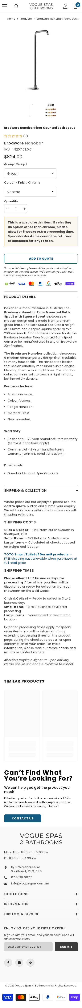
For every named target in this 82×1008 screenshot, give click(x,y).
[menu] (4, 6)
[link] (22, 748)
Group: (15, 164)
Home (11, 18)
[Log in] (65, 6)
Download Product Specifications (33, 473)
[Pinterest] (30, 963)
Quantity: (11, 201)
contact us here (32, 652)
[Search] (16, 6)
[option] (41, 60)
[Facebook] (8, 963)
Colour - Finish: (22, 182)
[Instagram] (19, 963)
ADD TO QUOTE (41, 258)
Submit (66, 947)
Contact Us (23, 818)
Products (26, 18)
